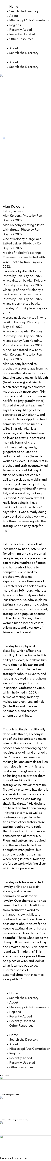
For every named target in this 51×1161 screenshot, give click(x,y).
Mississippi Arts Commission (29, 20)
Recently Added (20, 29)
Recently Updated (22, 34)
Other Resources (21, 39)
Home (13, 6)
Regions (15, 25)
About (13, 16)
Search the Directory (24, 11)
